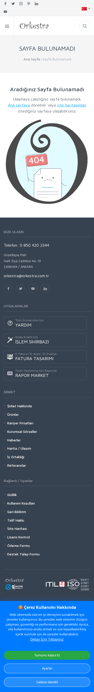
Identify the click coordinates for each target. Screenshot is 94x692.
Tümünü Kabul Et (47, 655)
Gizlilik (12, 494)
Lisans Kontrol (18, 537)
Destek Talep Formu (23, 554)
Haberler (14, 440)
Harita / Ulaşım (19, 448)
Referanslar (16, 465)
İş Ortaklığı (15, 457)
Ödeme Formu (18, 545)
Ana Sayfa (32, 59)
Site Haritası (17, 528)
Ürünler (13, 414)
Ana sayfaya (19, 105)
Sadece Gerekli (47, 682)
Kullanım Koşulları (21, 503)
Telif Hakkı (15, 520)
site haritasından (71, 105)
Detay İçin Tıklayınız (47, 639)
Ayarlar (47, 668)
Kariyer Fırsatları (20, 423)
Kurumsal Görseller (22, 431)
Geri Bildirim (16, 512)
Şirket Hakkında (19, 406)
